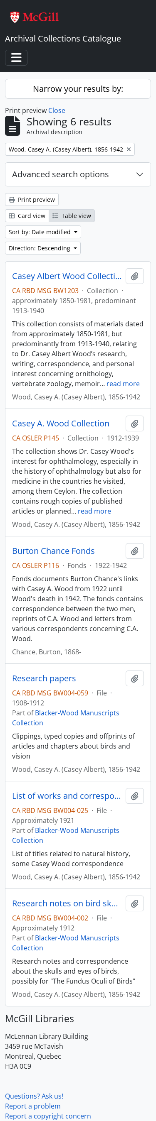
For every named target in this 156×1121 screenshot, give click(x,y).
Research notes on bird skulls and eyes (67, 903)
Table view (75, 216)
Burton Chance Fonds (53, 551)
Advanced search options (60, 174)
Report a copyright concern (48, 1116)
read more (123, 383)
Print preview (35, 199)
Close (56, 110)
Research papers (44, 678)
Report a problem (33, 1106)
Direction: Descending (40, 248)
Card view (30, 216)
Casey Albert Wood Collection (67, 276)
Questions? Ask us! (34, 1096)
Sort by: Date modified (40, 232)
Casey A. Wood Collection (60, 423)
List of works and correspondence (67, 796)
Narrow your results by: (78, 88)
